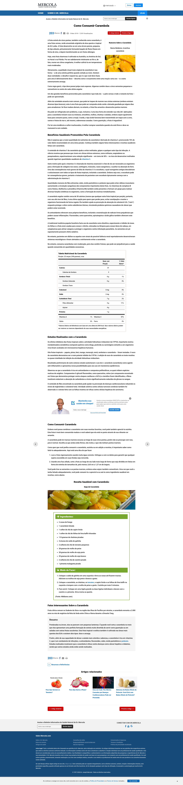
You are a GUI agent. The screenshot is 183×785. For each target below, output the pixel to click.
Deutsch (106, 9)
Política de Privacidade (97, 781)
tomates (91, 582)
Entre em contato (41, 742)
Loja (142, 13)
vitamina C (86, 159)
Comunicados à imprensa (118, 740)
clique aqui (68, 764)
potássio (125, 641)
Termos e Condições (117, 742)
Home (40, 13)
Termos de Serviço (112, 781)
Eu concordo (133, 781)
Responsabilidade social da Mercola (84, 742)
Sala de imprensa (78, 744)
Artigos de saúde (41, 744)
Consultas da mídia (79, 740)
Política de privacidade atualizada (121, 744)
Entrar (129, 5)
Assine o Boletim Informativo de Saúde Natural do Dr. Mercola (67, 19)
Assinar (138, 5)
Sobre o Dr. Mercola (58, 13)
